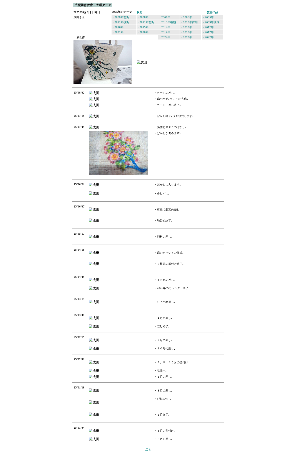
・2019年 (164, 32)
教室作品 (212, 12)
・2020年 (142, 32)
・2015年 (142, 27)
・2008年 (142, 17)
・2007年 (164, 17)
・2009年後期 (210, 22)
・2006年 (186, 17)
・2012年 (208, 27)
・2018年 (186, 32)
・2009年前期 (120, 17)
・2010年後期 (167, 22)
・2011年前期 (145, 22)
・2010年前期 (189, 22)
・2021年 (117, 32)
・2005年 (208, 17)
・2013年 (186, 27)
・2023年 (186, 37)
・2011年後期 (120, 22)
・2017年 (208, 32)
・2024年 (164, 37)
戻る (139, 12)
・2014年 (164, 27)
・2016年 (117, 27)
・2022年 (208, 37)
